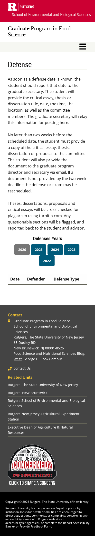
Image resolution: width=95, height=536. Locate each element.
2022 (47, 260)
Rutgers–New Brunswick (27, 392)
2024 (55, 249)
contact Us (22, 368)
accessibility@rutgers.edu (22, 523)
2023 (72, 249)
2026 (22, 249)
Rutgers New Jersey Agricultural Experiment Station (43, 416)
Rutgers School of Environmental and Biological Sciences (46, 403)
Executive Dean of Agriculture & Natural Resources (40, 430)
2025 (39, 249)
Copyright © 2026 (17, 502)
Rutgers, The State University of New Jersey (43, 384)
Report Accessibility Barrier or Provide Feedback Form (47, 524)
